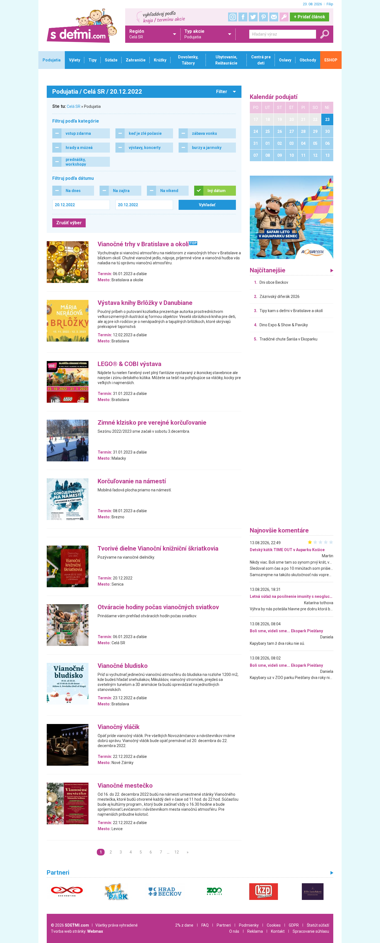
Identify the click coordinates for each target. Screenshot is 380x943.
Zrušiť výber (69, 222)
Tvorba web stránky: (77, 931)
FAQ (205, 925)
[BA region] (291, 217)
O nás (234, 931)
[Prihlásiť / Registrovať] (284, 17)
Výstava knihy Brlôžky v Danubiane (145, 303)
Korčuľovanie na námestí (132, 481)
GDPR (294, 925)
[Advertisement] (291, 435)
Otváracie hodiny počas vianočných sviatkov (158, 607)
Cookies (274, 925)
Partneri (224, 925)
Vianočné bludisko (123, 666)
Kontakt (278, 931)
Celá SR (73, 106)
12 (176, 852)
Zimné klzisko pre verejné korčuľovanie (152, 423)
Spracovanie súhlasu (311, 931)
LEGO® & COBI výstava (129, 364)
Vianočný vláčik (119, 727)
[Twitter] (253, 17)
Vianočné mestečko (125, 786)
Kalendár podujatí (274, 97)
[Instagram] (232, 17)
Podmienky (249, 925)
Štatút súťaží (318, 925)
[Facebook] (242, 17)
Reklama (255, 931)
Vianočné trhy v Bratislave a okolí (143, 244)
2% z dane (184, 925)
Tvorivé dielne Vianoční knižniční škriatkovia (158, 549)
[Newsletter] (273, 17)
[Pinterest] (263, 17)
